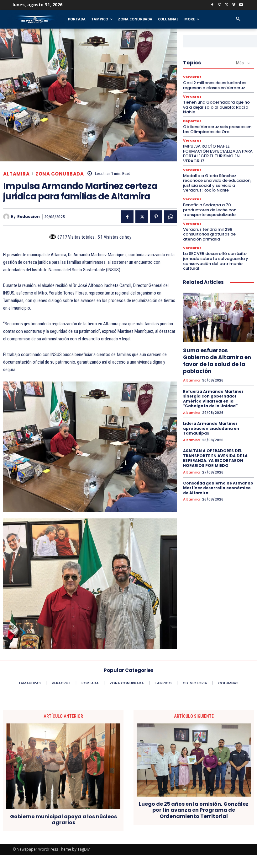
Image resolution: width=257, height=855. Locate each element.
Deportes (192, 121)
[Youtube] (240, 5)
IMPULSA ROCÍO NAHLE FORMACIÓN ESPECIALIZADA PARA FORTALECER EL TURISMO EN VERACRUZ (218, 153)
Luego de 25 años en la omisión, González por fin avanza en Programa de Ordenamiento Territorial (194, 810)
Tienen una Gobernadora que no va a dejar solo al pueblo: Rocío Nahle (216, 107)
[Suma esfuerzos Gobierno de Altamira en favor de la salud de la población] (218, 317)
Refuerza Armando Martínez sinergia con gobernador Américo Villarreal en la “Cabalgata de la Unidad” (213, 399)
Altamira (16, 173)
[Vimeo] (233, 5)
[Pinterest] (156, 216)
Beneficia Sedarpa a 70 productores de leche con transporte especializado (209, 210)
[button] (238, 19)
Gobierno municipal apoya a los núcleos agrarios (63, 819)
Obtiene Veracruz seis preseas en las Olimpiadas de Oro (217, 129)
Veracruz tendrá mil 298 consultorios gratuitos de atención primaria (209, 234)
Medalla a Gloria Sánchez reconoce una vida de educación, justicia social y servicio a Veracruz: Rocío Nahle (217, 183)
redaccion (28, 216)
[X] (226, 5)
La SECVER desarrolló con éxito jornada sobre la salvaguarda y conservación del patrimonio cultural (215, 261)
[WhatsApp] (170, 216)
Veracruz (192, 77)
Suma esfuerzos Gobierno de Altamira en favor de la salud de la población (217, 361)
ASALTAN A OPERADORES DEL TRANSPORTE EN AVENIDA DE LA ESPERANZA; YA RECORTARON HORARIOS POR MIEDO (215, 458)
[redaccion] (7, 217)
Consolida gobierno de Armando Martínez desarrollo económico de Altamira (218, 487)
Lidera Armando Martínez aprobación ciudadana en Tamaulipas (211, 428)
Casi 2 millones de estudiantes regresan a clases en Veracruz (214, 85)
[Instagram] (219, 5)
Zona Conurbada (59, 173)
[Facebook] (212, 5)
